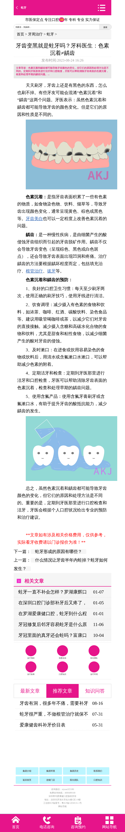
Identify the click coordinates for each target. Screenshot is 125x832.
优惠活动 (62, 658)
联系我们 (98, 771)
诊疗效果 (31, 674)
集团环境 (50, 771)
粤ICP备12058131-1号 (72, 803)
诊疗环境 (94, 674)
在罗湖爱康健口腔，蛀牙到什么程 (52, 613)
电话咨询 (47, 827)
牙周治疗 (35, 34)
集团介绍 (27, 771)
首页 (20, 34)
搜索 (105, 27)
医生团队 (94, 658)
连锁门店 (50, 780)
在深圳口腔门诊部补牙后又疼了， (52, 602)
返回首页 (27, 780)
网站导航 (62, 806)
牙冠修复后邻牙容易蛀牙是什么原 (52, 624)
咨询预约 (78, 827)
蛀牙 (23, 7)
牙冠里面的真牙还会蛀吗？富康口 (52, 635)
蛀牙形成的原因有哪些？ (58, 551)
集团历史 (74, 771)
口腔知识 (62, 674)
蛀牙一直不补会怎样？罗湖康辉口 (52, 591)
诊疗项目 (31, 658)
